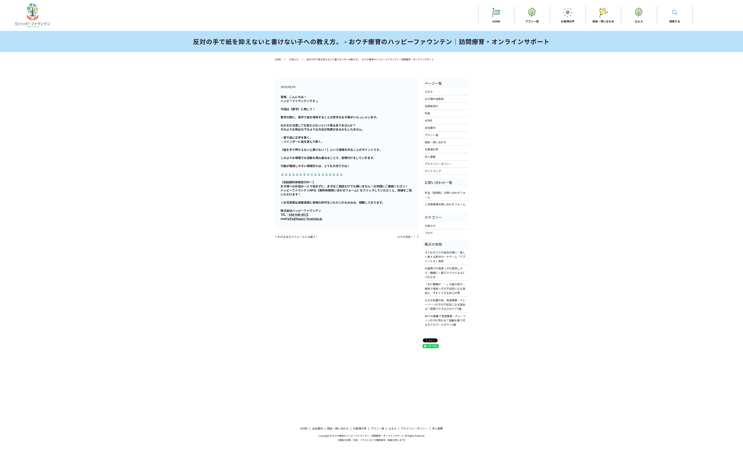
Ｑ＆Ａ (639, 21)
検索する (674, 21)
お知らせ (294, 59)
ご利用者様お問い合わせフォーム (445, 204)
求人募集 (430, 157)
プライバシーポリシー (438, 164)
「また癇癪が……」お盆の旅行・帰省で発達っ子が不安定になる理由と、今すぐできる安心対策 (445, 288)
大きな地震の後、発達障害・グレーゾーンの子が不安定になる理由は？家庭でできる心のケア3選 (445, 304)
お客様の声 (567, 21)
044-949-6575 (298, 215)
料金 (427, 113)
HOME (496, 21)
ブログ (429, 233)
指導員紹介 (431, 106)
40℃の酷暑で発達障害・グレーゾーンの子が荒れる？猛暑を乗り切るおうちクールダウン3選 (445, 320)
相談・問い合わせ (603, 21)
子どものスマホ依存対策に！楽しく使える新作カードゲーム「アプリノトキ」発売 (445, 256)
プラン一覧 (532, 21)
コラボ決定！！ (406, 237)
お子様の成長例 (434, 99)
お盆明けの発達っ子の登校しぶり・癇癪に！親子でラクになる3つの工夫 (444, 272)
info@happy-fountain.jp (305, 219)
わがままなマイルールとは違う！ (298, 237)
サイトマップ (433, 171)
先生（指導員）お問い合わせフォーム (445, 195)
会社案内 (430, 128)
